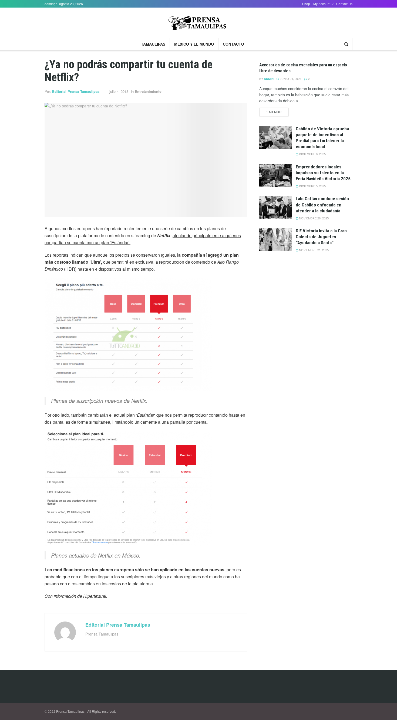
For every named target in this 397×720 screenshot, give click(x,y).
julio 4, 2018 (118, 91)
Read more (274, 112)
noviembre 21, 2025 (313, 250)
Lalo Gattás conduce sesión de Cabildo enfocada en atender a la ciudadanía (322, 204)
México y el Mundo (194, 44)
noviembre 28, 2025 (313, 218)
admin (269, 79)
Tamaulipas (153, 44)
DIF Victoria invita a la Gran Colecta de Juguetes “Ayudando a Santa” (321, 236)
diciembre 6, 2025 (312, 154)
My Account (321, 3)
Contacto (233, 44)
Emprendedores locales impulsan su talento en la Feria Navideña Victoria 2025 (323, 172)
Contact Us (344, 3)
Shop (306, 3)
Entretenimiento (148, 91)
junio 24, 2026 (290, 78)
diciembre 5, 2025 (312, 186)
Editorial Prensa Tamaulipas (75, 91)
